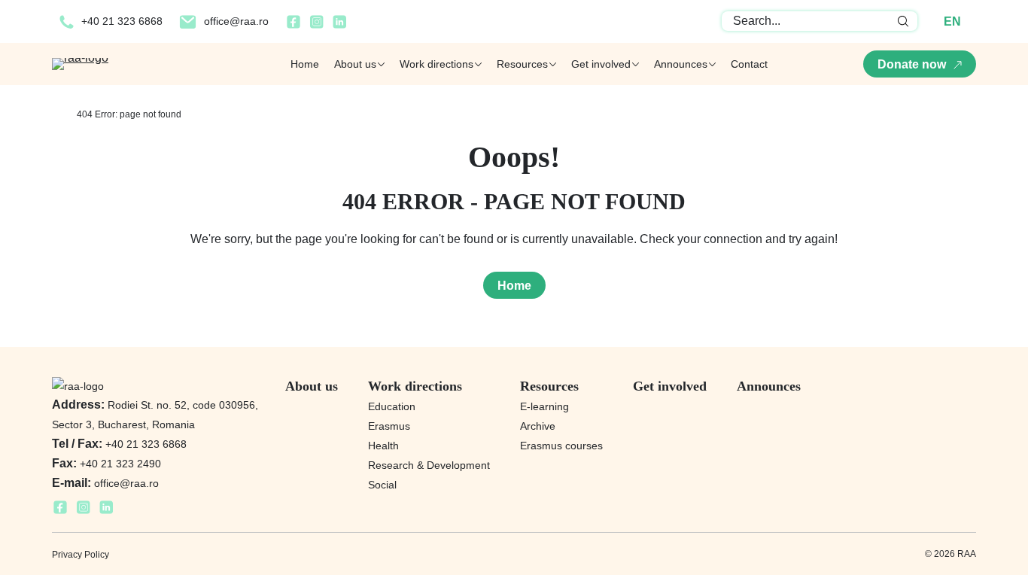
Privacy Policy (80, 554)
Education (391, 406)
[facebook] (293, 26)
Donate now (911, 64)
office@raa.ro (236, 21)
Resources (549, 386)
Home (304, 64)
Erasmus (389, 426)
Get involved (670, 386)
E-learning (544, 406)
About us (311, 386)
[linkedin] (339, 26)
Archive (537, 426)
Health (383, 446)
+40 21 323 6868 (122, 21)
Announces (769, 386)
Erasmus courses (561, 446)
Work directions (415, 386)
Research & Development (429, 465)
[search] (903, 21)
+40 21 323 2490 (106, 464)
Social (382, 485)
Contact (749, 64)
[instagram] (316, 26)
